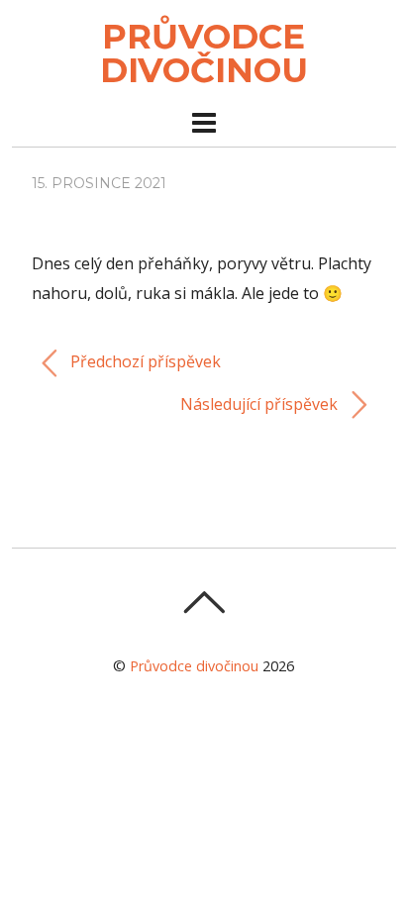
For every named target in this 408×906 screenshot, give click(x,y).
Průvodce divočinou (194, 665)
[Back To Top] (203, 602)
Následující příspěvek (261, 404)
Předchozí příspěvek (143, 361)
